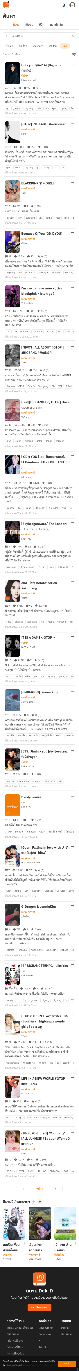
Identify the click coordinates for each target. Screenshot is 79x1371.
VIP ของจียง (27, 303)
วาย (23, 802)
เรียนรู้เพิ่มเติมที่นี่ (14, 1366)
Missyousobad (28, 80)
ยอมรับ (67, 1363)
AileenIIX (7, 1259)
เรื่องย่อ (53, 46)
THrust (24, 362)
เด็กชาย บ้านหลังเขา (63, 1247)
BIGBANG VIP (28, 647)
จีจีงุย (23, 193)
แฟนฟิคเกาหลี (28, 129)
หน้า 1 (39, 1188)
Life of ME (26, 539)
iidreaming (26, 477)
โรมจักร (24, 598)
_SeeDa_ (25, 916)
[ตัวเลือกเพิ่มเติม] (72, 64)
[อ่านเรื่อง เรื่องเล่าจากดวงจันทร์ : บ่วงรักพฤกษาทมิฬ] (40, 1223)
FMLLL (24, 1153)
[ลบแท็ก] (22, 36)
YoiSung (25, 417)
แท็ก (65, 46)
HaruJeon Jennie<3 (30, 862)
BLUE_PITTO (27, 1093)
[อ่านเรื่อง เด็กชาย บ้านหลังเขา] (65, 1223)
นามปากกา (38, 46)
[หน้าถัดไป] (55, 1189)
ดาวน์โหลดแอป (39, 1307)
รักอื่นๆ (24, 75)
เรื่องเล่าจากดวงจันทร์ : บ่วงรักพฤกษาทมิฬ (37, 1247)
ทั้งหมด (9, 46)
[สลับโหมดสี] (63, 5)
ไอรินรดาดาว (35, 1259)
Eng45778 (26, 807)
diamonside (27, 975)
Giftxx (24, 243)
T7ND (24, 1036)
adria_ (24, 134)
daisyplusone (28, 702)
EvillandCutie (27, 766)
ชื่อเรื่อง (23, 46)
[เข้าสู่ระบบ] (72, 5)
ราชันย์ (57, 1259)
